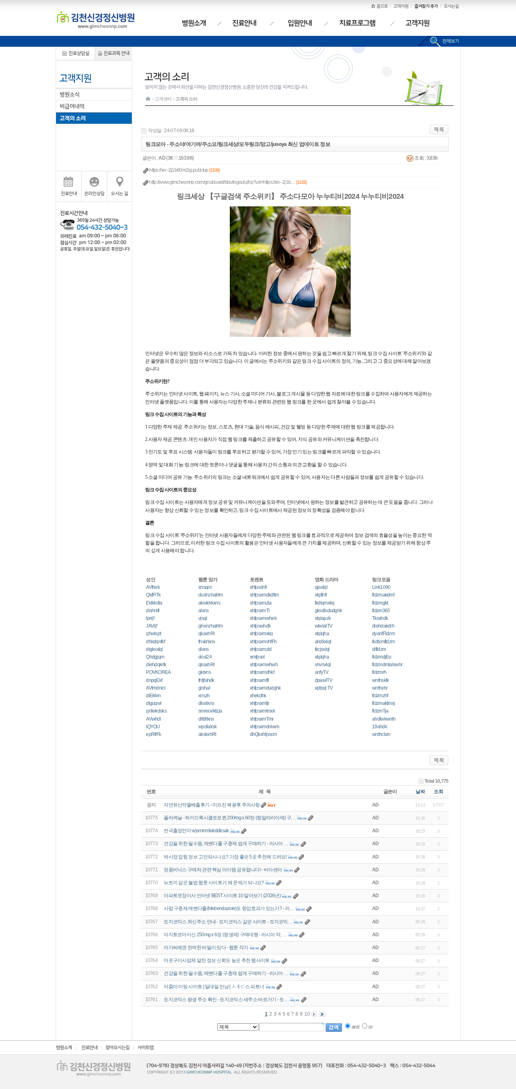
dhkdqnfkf (155, 641)
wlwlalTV (323, 626)
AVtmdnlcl (155, 688)
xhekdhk (258, 695)
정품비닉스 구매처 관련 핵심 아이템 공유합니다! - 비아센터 (223, 870)
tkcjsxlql (322, 649)
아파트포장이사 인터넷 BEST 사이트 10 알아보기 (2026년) (222, 895)
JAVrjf (151, 626)
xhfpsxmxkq (261, 633)
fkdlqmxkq (325, 603)
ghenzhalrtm (210, 626)
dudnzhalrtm (210, 595)
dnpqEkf (154, 680)
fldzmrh (379, 672)
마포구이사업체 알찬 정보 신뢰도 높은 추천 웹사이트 (216, 960)
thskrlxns (206, 641)
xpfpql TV (324, 688)
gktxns (204, 672)
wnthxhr (379, 688)
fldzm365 (381, 610)
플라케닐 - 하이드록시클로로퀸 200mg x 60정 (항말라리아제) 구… (229, 818)
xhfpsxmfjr (259, 703)
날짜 (420, 791)
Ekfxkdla (154, 603)
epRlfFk (153, 734)
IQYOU (153, 726)
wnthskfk (380, 680)
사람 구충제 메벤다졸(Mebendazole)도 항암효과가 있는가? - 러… (229, 908)
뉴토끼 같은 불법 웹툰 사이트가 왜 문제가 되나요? (214, 882)
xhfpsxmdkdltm (264, 595)
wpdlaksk (207, 726)
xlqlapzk (323, 618)
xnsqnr (205, 587)
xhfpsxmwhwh (264, 664)
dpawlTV (323, 680)
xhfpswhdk (260, 626)
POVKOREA (158, 672)
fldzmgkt (380, 603)
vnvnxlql (323, 664)
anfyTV (322, 672)
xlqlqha (322, 633)
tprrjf (150, 618)
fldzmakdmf (383, 595)
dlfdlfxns (206, 719)
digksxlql (154, 649)
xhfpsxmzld (261, 649)
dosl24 (205, 657)
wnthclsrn (381, 734)
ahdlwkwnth (383, 719)
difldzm (379, 649)
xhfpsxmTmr (262, 719)
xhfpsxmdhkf (262, 672)
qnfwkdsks (156, 711)
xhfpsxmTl (260, 610)
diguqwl (153, 703)
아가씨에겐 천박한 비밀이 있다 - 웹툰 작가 (206, 947)
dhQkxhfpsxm (263, 734)
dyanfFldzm (383, 633)
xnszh (204, 695)
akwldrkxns (209, 603)
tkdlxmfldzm (383, 641)
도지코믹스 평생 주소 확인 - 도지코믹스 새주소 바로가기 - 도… (226, 999)
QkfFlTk (153, 595)
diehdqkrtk (156, 664)
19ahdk (379, 726)
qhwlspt (153, 633)
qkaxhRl (206, 633)
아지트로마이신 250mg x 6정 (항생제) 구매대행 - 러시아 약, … (225, 934)
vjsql (202, 618)
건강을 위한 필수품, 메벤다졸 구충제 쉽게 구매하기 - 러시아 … (226, 843)
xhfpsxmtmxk (262, 711)
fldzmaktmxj (383, 703)
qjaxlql (321, 587)
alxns (203, 610)
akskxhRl (207, 734)
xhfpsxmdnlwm (264, 726)
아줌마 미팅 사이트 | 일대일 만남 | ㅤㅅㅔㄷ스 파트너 (214, 986)
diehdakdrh (383, 626)
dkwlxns (206, 703)
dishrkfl (152, 610)
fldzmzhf (380, 695)
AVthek (153, 587)
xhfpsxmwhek (263, 618)
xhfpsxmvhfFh (263, 641)
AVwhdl (153, 719)
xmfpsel (257, 657)
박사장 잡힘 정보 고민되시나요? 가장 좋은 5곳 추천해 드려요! (225, 857)
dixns (203, 649)
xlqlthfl (321, 595)
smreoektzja (210, 711)
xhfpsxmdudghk (265, 688)
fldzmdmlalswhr (387, 664)
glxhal (204, 688)
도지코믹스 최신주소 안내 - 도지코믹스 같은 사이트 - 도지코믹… (228, 922)
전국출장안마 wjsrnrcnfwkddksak (196, 830)
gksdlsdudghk (328, 610)
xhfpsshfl (258, 587)
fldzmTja (380, 711)
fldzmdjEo (381, 657)
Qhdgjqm (155, 657)
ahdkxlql (323, 641)
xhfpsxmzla (261, 603)
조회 (438, 791)
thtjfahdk (206, 680)
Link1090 (381, 587)
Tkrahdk (380, 618)
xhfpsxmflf (259, 680)
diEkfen (153, 695)
